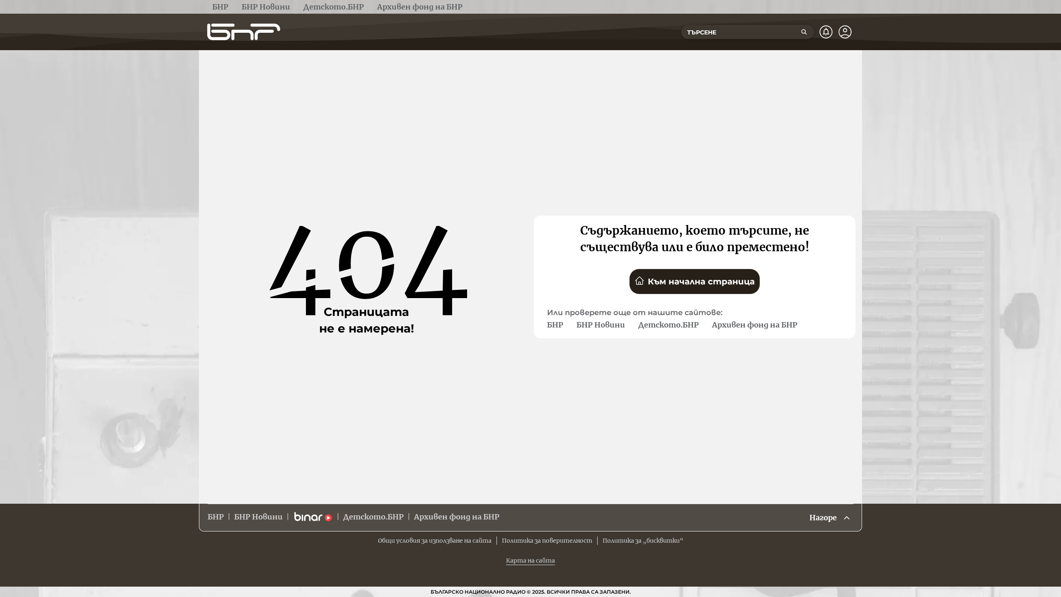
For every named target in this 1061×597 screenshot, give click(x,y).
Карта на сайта (530, 560)
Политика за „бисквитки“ (643, 540)
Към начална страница (701, 281)
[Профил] (845, 32)
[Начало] (243, 32)
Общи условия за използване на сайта (435, 540)
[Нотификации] (826, 32)
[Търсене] (804, 32)
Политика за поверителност (547, 540)
